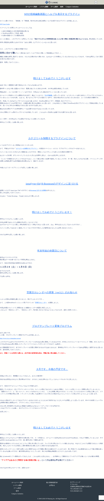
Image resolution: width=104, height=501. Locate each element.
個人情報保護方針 (52, 482)
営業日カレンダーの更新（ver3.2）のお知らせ (52, 292)
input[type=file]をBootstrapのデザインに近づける (52, 183)
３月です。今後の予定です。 (52, 369)
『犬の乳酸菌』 (48, 95)
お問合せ (52, 485)
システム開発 (44, 6)
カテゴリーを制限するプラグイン (27, 148)
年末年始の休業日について (52, 250)
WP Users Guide (5, 24)
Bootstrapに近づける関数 (38, 190)
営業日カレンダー (41, 302)
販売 (61, 6)
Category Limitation (72, 6)
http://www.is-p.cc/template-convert (10, 338)
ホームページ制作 (31, 6)
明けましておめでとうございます (52, 78)
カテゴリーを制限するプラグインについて (52, 138)
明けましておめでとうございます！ (52, 212)
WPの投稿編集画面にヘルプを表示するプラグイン (52, 14)
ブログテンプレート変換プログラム (52, 326)
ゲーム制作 (54, 6)
